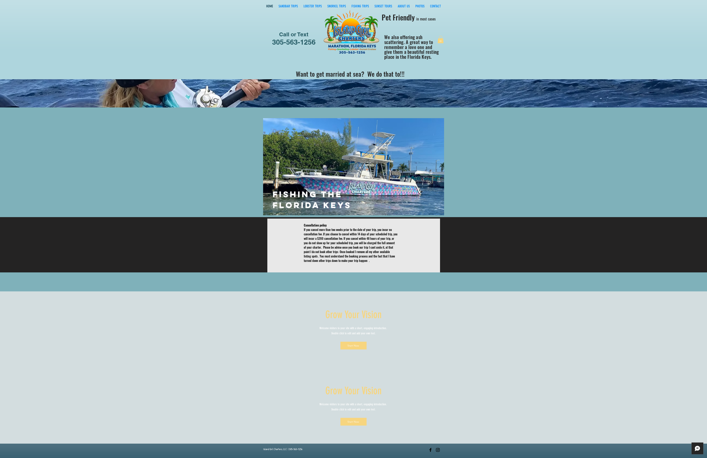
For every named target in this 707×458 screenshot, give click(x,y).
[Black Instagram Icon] (437, 449)
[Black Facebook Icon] (430, 449)
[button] (440, 39)
